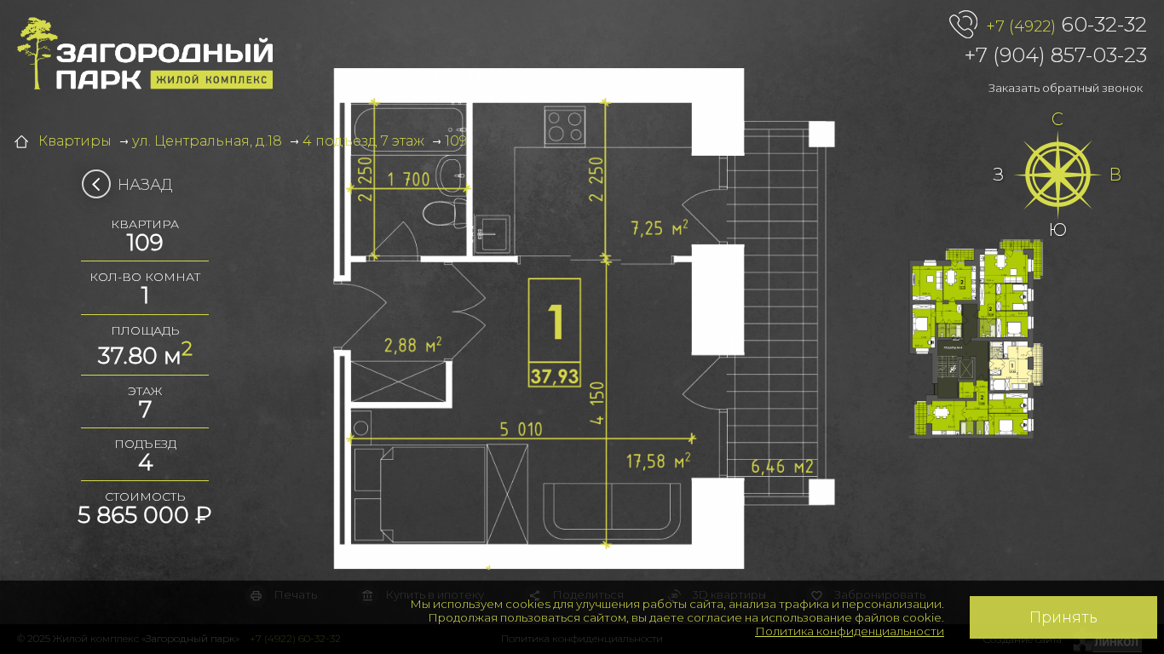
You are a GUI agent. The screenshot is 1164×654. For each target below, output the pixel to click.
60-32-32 (1066, 24)
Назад (145, 184)
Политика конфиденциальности (849, 631)
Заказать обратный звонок (1065, 88)
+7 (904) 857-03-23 (1056, 55)
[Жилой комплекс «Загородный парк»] (145, 53)
